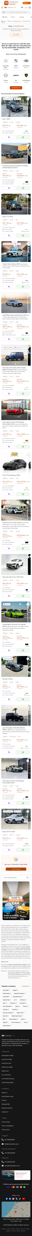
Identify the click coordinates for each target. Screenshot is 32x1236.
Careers (4, 1100)
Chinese (13, 1231)
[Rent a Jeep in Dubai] (14, 715)
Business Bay (6, 1000)
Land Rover (26, 66)
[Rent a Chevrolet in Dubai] (14, 409)
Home (4, 21)
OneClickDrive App (13, 2)
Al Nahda (14, 1009)
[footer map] (16, 1209)
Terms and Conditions (14, 972)
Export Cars (5, 1071)
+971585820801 (9, 1139)
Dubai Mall (5, 996)
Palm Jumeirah (13, 1019)
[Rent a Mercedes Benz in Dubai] (14, 355)
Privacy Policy (26, 972)
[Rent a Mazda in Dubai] (14, 666)
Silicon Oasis (20, 1012)
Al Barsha (22, 1000)
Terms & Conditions (7, 1126)
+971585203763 (9, 1162)
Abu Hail (5, 1016)
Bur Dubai (22, 1003)
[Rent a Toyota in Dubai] (14, 251)
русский (22, 1229)
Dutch (17, 1229)
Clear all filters (16, 34)
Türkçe (28, 1229)
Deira (4, 1003)
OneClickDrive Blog (7, 1055)
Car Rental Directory (8, 1078)
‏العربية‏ (8, 1229)
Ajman (5, 949)
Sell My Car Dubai (7, 1067)
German (23, 1231)
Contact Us (5, 1112)
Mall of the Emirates (19, 993)
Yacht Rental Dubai (7, 1082)
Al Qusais (5, 1009)
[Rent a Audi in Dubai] (14, 302)
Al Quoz (25, 1006)
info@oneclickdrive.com (11, 1144)
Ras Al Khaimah (7, 1006)
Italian (18, 1231)
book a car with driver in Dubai (17, 964)
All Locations (25, 986)
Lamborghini (26, 81)
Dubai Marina (6, 993)
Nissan (6, 81)
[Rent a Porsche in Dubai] (14, 510)
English (4, 1229)
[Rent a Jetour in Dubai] (14, 204)
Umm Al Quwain (15, 1022)
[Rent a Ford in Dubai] (14, 153)
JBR (4, 1019)
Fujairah (5, 1022)
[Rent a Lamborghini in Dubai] (14, 611)
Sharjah (28, 948)
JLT (15, 1000)
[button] (2, 7)
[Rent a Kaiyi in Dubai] (14, 819)
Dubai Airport (6, 1025)
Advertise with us (7, 1108)
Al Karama (13, 1003)
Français (13, 1229)
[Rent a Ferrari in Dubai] (14, 462)
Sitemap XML (6, 1104)
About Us (4, 1092)
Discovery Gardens (7, 1012)
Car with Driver (6, 1075)
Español (8, 1231)
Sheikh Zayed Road (17, 1016)
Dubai (9, 21)
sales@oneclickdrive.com (12, 1165)
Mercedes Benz (6, 67)
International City (17, 996)
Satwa (22, 1019)
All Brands (15, 87)
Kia (16, 81)
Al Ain (25, 1022)
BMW (16, 66)
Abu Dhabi (22, 948)
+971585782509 (9, 1153)
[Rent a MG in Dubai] (14, 106)
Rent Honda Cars (16, 21)
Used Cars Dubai (7, 1059)
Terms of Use (6, 1129)
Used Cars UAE (6, 1063)
